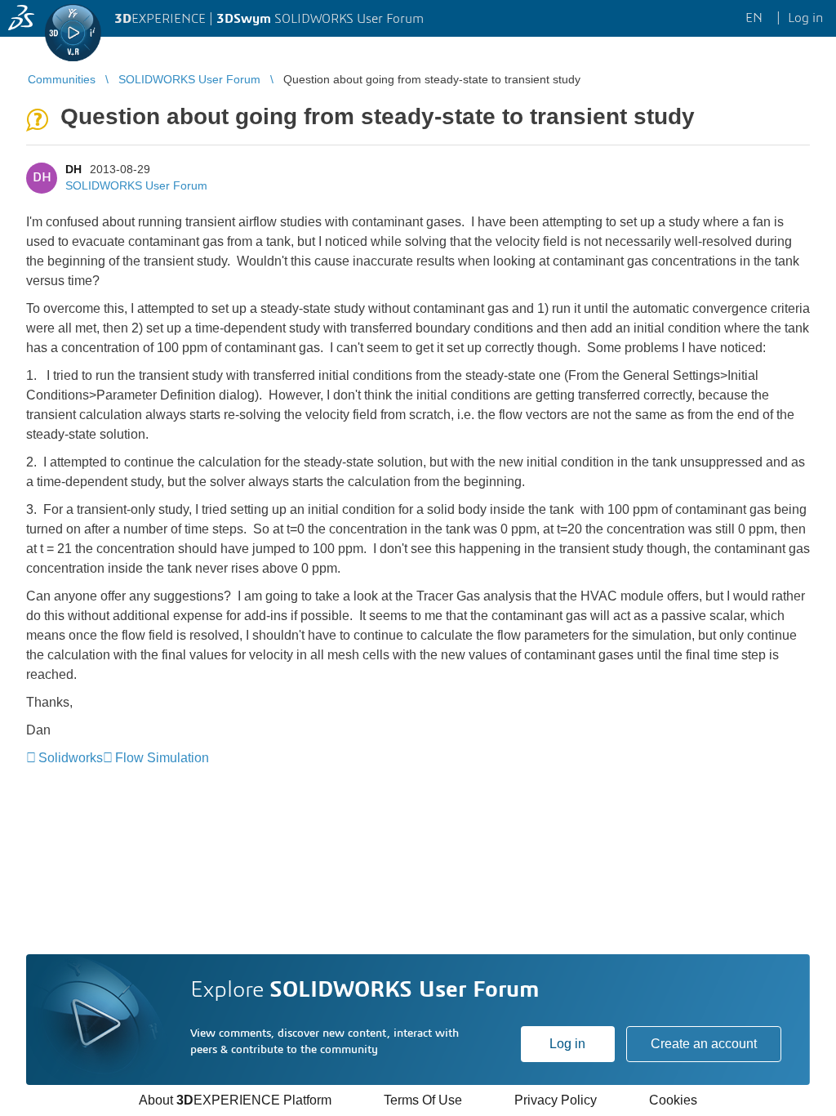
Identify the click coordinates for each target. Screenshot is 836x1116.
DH (73, 169)
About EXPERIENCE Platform (235, 1100)
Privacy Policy (555, 1100)
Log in (567, 1044)
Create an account (704, 1044)
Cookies (673, 1100)
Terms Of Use (423, 1100)
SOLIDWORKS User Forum (136, 185)
